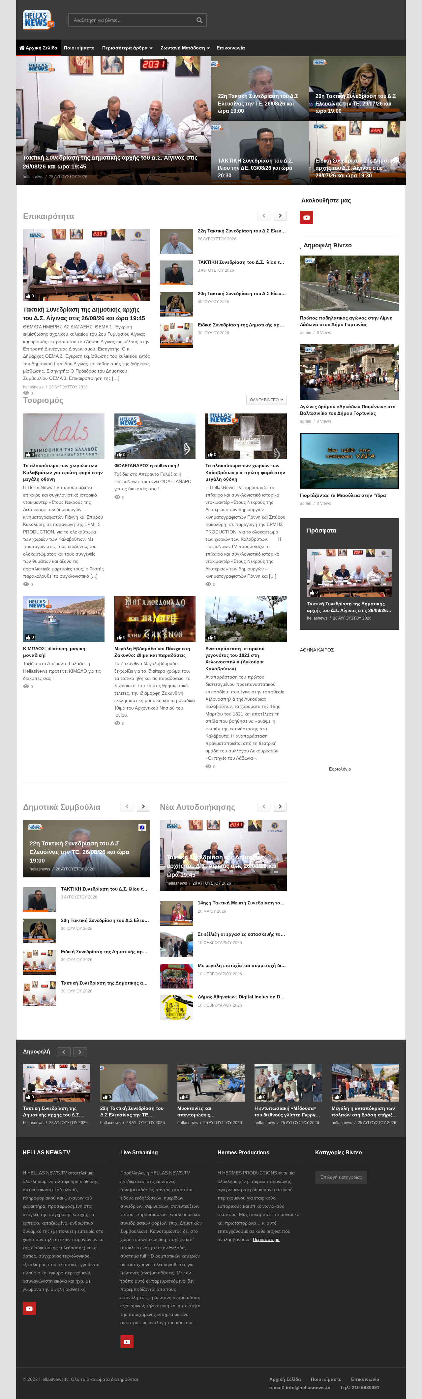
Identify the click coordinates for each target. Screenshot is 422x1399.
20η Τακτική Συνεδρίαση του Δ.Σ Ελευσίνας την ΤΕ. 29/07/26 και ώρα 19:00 (281, 293)
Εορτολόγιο (340, 769)
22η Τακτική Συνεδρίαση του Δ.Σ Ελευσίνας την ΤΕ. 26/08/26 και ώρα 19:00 (281, 230)
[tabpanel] (113, 120)
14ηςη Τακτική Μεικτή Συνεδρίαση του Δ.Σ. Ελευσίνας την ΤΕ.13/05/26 (275, 902)
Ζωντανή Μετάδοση (182, 47)
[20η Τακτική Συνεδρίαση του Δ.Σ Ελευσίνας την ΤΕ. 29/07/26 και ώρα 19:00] (176, 304)
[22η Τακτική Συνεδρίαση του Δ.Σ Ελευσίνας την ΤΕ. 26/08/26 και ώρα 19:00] (176, 241)
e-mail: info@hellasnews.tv (299, 1387)
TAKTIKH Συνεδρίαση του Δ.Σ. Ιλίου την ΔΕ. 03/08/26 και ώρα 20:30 (272, 262)
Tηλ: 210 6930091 (359, 1387)
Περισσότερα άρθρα (124, 47)
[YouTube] (306, 217)
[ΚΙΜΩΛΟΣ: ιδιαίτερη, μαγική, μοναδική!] (64, 619)
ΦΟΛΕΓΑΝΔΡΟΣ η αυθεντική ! (146, 465)
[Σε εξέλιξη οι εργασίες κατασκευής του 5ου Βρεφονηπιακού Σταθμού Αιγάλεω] (176, 944)
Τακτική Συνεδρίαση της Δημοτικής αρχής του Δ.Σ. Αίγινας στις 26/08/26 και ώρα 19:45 (347, 607)
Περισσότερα (266, 1239)
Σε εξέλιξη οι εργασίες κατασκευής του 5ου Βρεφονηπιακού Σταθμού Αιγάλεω (284, 934)
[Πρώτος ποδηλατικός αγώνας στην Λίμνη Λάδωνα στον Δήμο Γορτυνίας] (349, 283)
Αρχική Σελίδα (41, 47)
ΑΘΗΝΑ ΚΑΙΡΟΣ (317, 650)
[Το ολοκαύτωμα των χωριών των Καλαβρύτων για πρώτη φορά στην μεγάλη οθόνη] (64, 436)
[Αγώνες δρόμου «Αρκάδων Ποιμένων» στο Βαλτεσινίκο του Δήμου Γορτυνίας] (349, 372)
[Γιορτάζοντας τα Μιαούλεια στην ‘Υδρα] (349, 461)
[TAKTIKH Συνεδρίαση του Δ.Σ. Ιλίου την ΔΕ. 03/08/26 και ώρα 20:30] (176, 272)
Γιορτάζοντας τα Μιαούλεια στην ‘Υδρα (343, 495)
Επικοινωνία (231, 47)
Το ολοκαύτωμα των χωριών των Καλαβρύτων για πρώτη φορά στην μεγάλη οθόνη (63, 472)
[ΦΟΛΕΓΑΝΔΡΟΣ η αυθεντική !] (155, 436)
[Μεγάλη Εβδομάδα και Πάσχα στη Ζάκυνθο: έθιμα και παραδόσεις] (155, 619)
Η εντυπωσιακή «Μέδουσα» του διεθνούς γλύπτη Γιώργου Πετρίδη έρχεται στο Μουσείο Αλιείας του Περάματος (288, 1112)
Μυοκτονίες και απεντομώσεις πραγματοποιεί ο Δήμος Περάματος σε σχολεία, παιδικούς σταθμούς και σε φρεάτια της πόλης (207, 1112)
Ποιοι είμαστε (79, 47)
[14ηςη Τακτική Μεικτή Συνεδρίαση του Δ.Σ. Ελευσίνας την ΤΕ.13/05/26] (176, 913)
